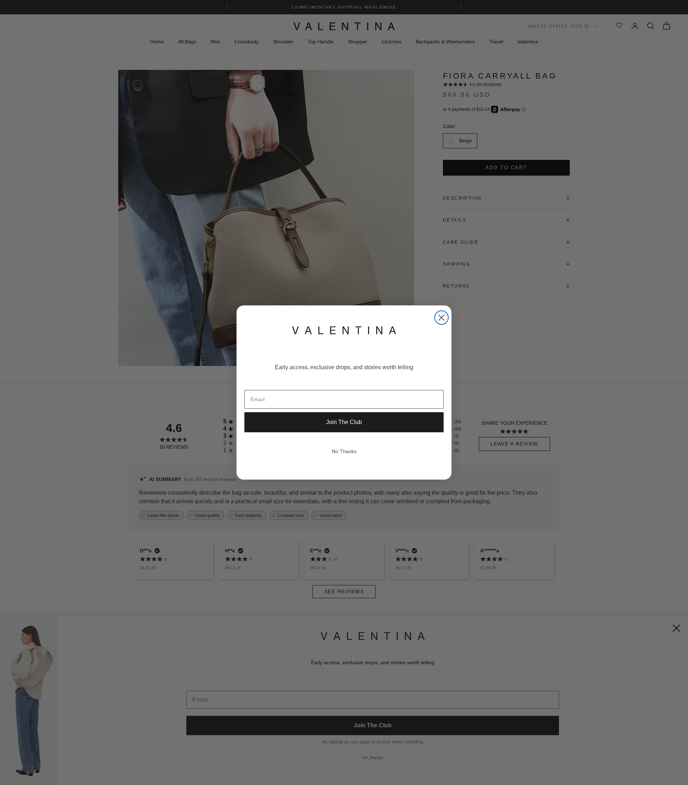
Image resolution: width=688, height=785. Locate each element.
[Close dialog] (441, 317)
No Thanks (344, 451)
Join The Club (344, 422)
